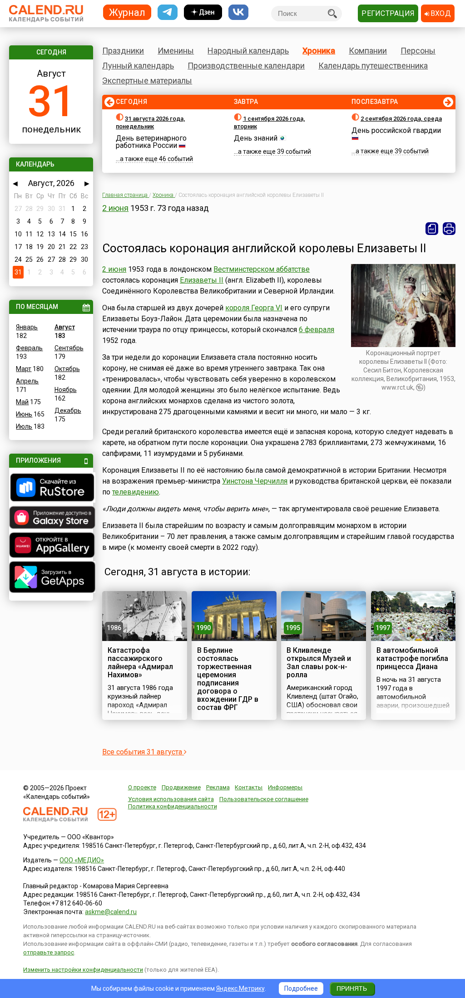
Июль (24, 426)
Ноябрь (65, 389)
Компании (368, 50)
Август (64, 327)
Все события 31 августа (143, 752)
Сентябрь (69, 348)
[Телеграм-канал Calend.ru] (168, 12)
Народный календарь (248, 50)
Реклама (218, 787)
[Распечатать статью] (449, 228)
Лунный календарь (138, 65)
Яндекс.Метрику (240, 988)
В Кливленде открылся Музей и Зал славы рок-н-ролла (319, 662)
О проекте (142, 787)
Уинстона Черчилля (254, 481)
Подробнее (301, 988)
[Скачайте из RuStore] (51, 488)
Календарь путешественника (373, 65)
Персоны (418, 50)
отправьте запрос (48, 952)
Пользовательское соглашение (263, 799)
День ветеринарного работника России (151, 142)
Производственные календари (246, 65)
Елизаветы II (201, 280)
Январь (27, 327)
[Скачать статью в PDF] (431, 228)
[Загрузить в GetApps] (51, 578)
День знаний (255, 138)
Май (22, 402)
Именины (176, 50)
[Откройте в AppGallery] (51, 546)
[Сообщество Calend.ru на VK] (238, 12)
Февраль (29, 348)
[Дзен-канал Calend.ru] (203, 12)
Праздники (123, 50)
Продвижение (181, 787)
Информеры (285, 787)
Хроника (318, 50)
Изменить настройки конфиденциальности (83, 969)
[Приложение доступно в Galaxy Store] (51, 518)
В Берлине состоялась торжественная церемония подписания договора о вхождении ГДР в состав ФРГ (227, 679)
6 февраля (316, 329)
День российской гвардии (396, 130)
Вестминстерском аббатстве (261, 269)
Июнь (24, 414)
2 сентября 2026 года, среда (401, 118)
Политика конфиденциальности (172, 806)
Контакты (248, 787)
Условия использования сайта (171, 799)
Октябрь (67, 368)
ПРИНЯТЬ (351, 988)
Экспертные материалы (147, 80)
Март (23, 368)
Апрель (27, 381)
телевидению (135, 492)
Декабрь (67, 410)
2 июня (115, 208)
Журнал (127, 12)
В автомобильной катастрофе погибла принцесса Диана (412, 658)
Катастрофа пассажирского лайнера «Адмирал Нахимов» (140, 662)
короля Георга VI (253, 307)
